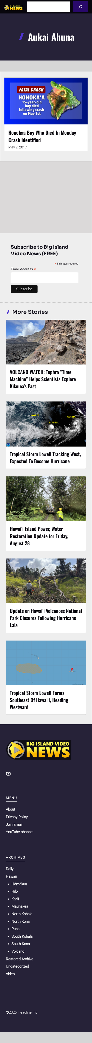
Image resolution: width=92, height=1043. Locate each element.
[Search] (80, 6)
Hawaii (11, 876)
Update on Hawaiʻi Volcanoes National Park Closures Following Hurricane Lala (46, 618)
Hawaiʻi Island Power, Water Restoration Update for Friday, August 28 (39, 535)
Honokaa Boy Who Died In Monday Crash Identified (42, 136)
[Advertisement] (46, 196)
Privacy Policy (17, 817)
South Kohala (22, 936)
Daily (9, 869)
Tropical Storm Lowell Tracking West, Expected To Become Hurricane (45, 457)
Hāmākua (19, 884)
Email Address (23, 269)
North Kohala (22, 914)
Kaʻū (15, 899)
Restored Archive (19, 959)
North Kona (21, 921)
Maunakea (20, 906)
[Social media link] (8, 773)
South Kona (21, 944)
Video (10, 974)
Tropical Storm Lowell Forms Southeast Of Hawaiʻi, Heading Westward (39, 700)
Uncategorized (17, 966)
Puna (16, 929)
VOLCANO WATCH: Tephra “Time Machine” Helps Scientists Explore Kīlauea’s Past (43, 379)
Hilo (15, 891)
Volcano (18, 951)
